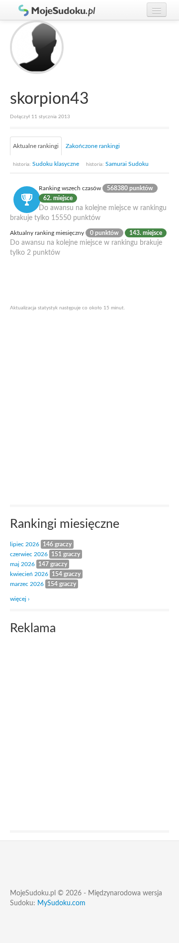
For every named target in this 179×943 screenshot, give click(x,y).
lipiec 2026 (24, 544)
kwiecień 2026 (29, 574)
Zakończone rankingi (93, 146)
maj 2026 (22, 564)
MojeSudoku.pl (52, 10)
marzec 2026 (27, 584)
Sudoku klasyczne (46, 164)
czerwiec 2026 (29, 554)
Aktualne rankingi (36, 146)
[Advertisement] (89, 407)
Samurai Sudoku (117, 164)
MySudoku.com (61, 903)
